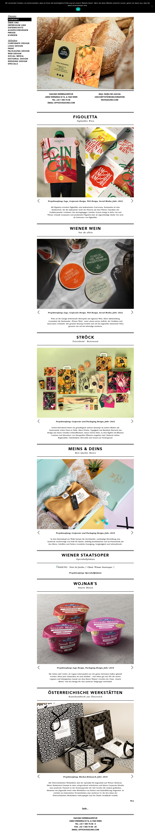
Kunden (12, 35)
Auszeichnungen (18, 30)
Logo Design (15, 46)
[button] (38, 201)
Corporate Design (18, 43)
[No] (152, 6)
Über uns (13, 22)
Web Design (14, 53)
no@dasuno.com (109, 100)
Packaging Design (19, 51)
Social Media (16, 56)
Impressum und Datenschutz (17, 26)
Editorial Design (18, 59)
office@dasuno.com (64, 103)
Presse (12, 32)
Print (11, 48)
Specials (13, 64)
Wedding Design (17, 61)
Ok (78, 9)
